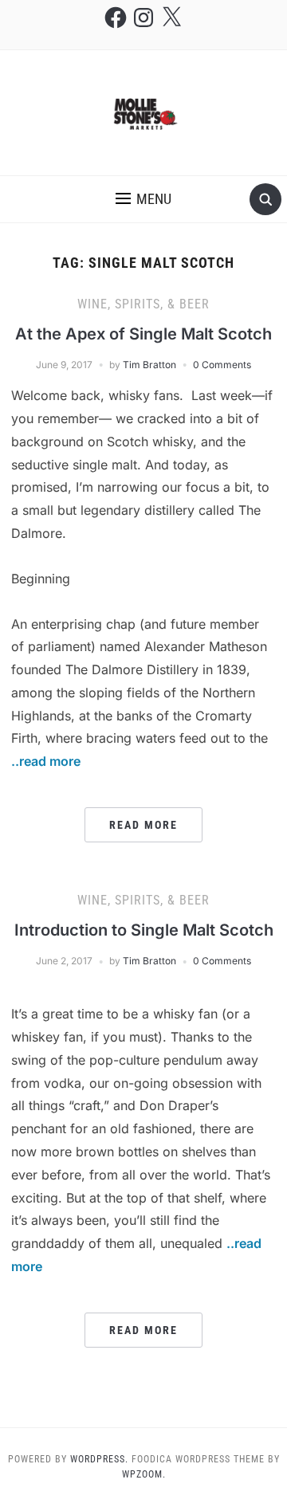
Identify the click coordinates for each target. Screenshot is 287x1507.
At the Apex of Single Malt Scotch (143, 333)
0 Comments (222, 365)
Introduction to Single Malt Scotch (143, 930)
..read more (46, 761)
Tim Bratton (149, 365)
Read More (143, 824)
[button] (143, 199)
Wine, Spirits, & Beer (143, 304)
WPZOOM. (144, 1474)
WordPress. (99, 1459)
